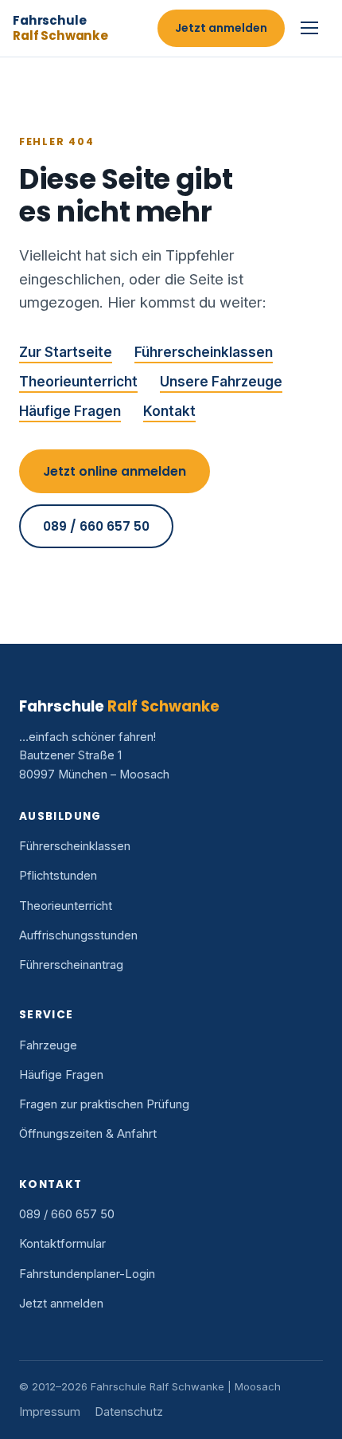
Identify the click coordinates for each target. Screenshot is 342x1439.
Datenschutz (129, 1412)
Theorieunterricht (78, 382)
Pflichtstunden (58, 875)
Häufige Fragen (70, 411)
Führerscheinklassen (203, 352)
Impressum (49, 1412)
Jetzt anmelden (221, 28)
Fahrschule (60, 28)
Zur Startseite (65, 352)
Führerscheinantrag (71, 965)
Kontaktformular (62, 1244)
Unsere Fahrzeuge (221, 382)
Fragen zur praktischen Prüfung (104, 1104)
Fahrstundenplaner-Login (87, 1274)
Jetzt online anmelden (114, 471)
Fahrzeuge (48, 1045)
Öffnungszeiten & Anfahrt (88, 1134)
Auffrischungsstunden (78, 935)
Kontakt (169, 411)
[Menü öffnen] (311, 27)
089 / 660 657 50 (96, 526)
